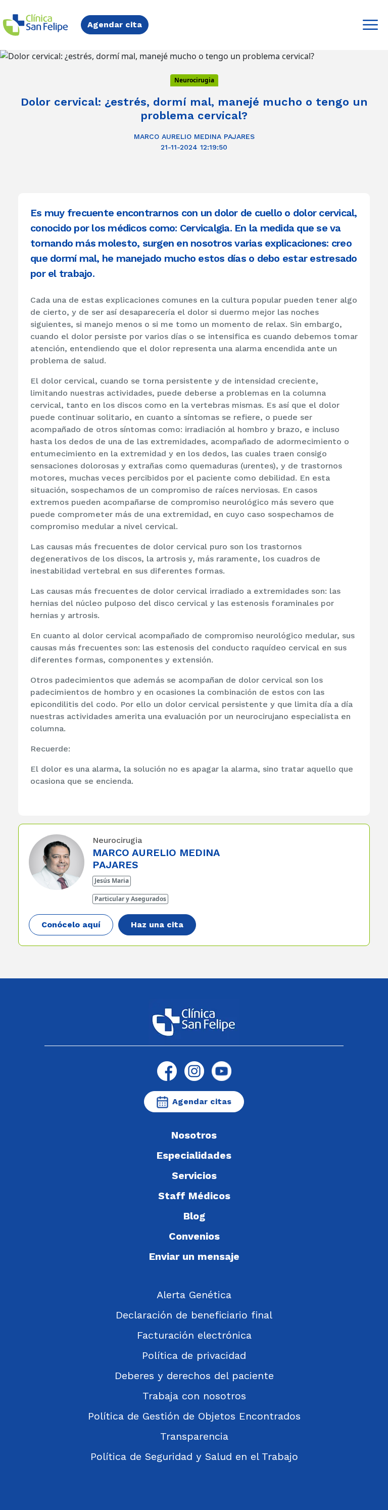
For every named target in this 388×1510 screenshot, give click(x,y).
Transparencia (194, 1436)
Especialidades (194, 1155)
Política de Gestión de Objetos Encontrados (194, 1416)
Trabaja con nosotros (194, 1396)
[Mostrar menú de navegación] (370, 24)
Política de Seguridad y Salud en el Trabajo (194, 1456)
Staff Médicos (194, 1196)
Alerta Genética (194, 1295)
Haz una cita (157, 924)
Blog (194, 1216)
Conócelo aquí (71, 924)
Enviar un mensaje (194, 1256)
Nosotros (194, 1135)
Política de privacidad (194, 1355)
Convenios (194, 1236)
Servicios (194, 1175)
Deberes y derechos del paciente (194, 1376)
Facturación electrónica (194, 1335)
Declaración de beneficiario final (194, 1315)
